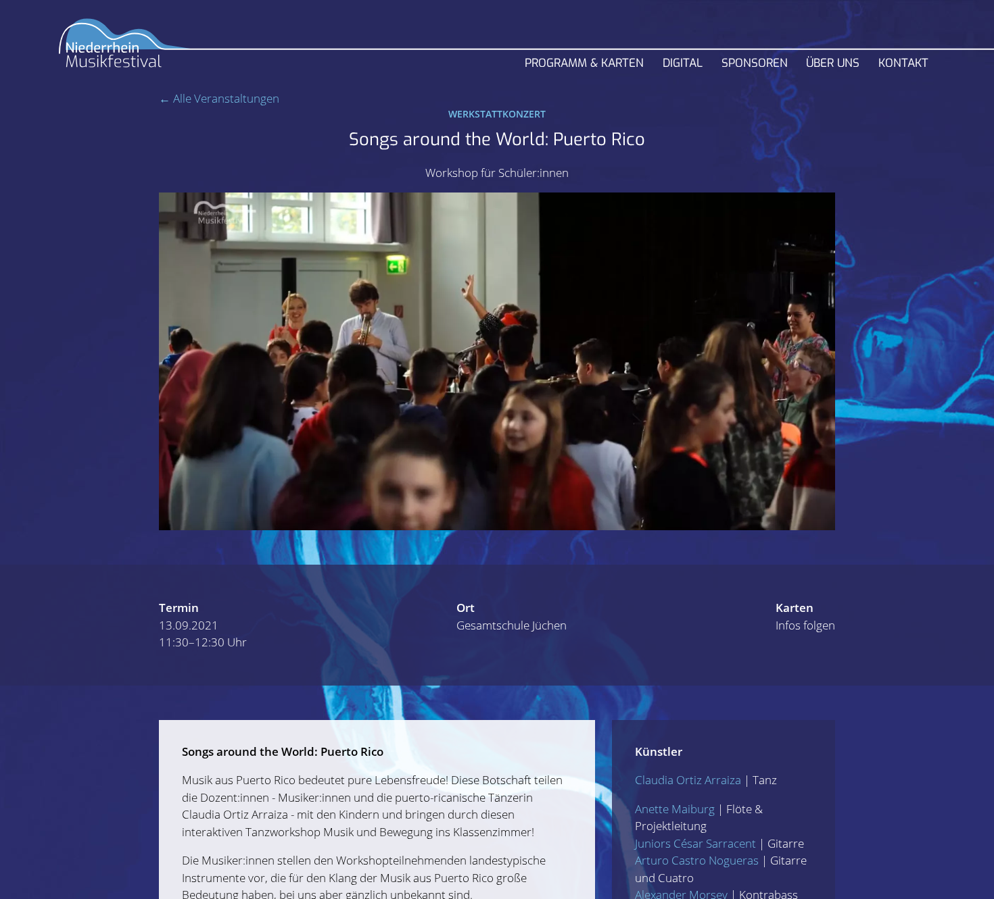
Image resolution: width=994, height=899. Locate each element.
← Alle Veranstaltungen (219, 98)
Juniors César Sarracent (695, 843)
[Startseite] (125, 49)
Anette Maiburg (675, 809)
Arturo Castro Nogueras (697, 860)
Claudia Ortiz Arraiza (688, 780)
